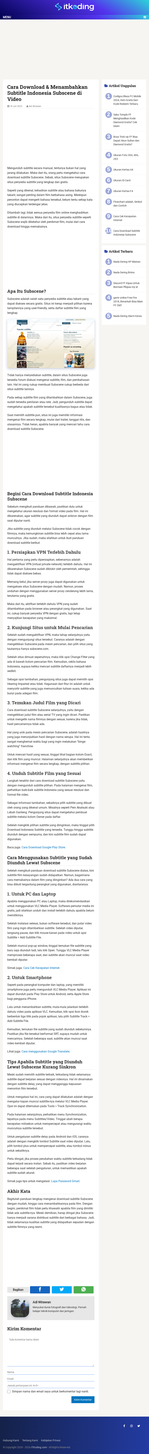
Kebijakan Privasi (50, 1440)
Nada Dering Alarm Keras (127, 316)
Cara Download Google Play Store (43, 847)
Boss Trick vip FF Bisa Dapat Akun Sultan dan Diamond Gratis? (126, 140)
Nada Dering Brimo (124, 272)
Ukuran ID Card (121, 180)
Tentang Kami (30, 1440)
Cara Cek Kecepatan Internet (41, 968)
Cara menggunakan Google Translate (45, 1051)
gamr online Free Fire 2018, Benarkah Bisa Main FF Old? (128, 301)
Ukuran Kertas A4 (123, 169)
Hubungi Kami (11, 1440)
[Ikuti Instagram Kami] (131, 1426)
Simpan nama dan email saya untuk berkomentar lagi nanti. (50, 1391)
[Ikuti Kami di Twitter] (139, 1426)
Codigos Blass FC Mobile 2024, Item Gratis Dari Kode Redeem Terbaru (127, 100)
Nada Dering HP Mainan (126, 261)
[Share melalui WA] (84, 1289)
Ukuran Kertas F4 (123, 191)
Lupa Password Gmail (65, 1181)
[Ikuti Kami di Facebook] (124, 1426)
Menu (7, 17)
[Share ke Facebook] (40, 1289)
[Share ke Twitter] (62, 1289)
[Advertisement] (74, 52)
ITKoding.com (39, 1447)
